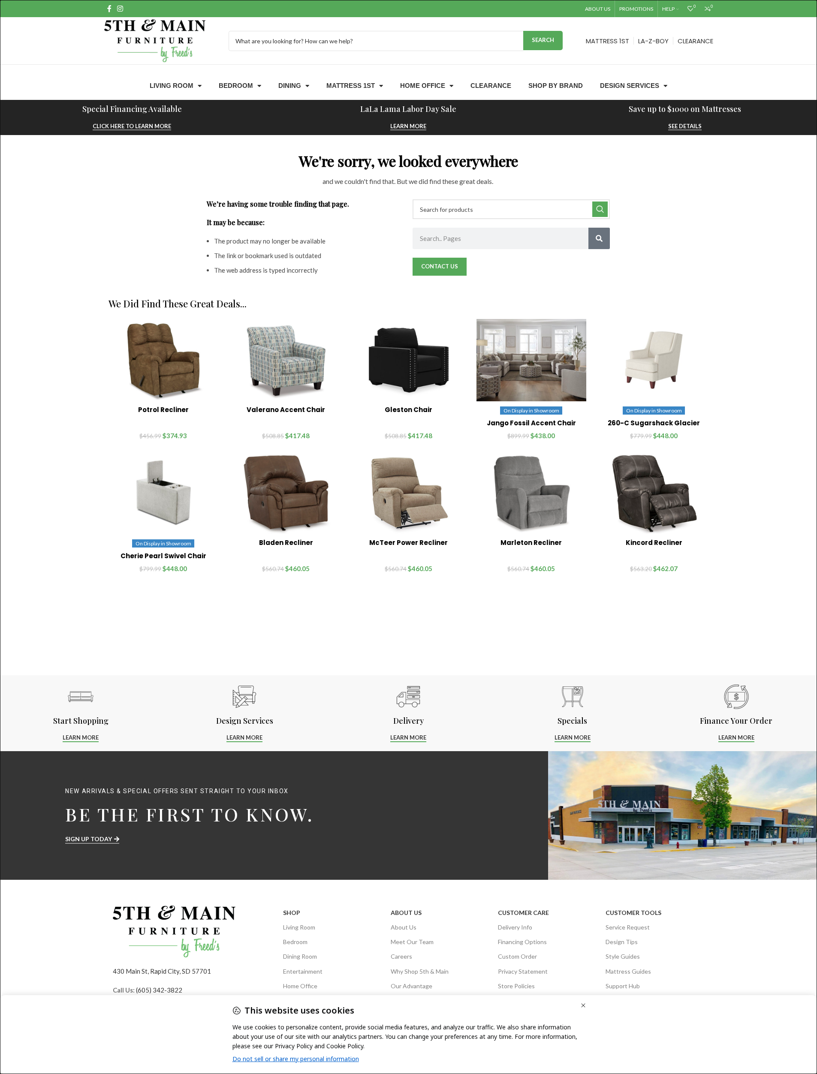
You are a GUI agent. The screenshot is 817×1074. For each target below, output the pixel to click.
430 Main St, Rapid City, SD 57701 (162, 971)
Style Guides (623, 956)
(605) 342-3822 (159, 990)
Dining (289, 85)
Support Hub (623, 986)
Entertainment (303, 971)
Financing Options (522, 941)
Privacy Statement (523, 971)
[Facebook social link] (109, 8)
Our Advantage (411, 986)
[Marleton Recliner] (531, 493)
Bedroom (236, 85)
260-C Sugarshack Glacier (654, 422)
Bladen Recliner (286, 542)
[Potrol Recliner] (163, 360)
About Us (406, 912)
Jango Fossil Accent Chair (531, 422)
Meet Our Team (412, 941)
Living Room (171, 85)
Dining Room (300, 956)
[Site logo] (154, 40)
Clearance (490, 85)
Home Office (422, 85)
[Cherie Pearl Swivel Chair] (163, 493)
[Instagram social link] (120, 8)
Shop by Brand (555, 85)
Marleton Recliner (531, 542)
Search (543, 39)
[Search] (599, 238)
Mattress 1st (350, 85)
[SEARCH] (600, 209)
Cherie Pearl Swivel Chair (163, 555)
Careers (401, 956)
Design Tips (622, 941)
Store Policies (516, 986)
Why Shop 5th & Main (420, 971)
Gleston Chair (408, 409)
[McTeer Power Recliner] (409, 493)
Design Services (629, 85)
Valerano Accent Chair (286, 409)
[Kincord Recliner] (654, 493)
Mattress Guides (628, 971)
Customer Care (523, 912)
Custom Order (517, 956)
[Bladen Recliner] (286, 493)
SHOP (291, 912)
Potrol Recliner (163, 409)
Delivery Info (515, 927)
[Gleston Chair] (409, 360)
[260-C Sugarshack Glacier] (654, 360)
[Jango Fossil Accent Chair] (531, 360)
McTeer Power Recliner (408, 542)
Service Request (628, 927)
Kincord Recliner (654, 542)
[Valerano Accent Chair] (286, 360)
